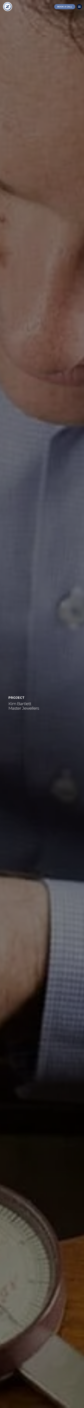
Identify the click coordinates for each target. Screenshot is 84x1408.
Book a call (64, 6)
